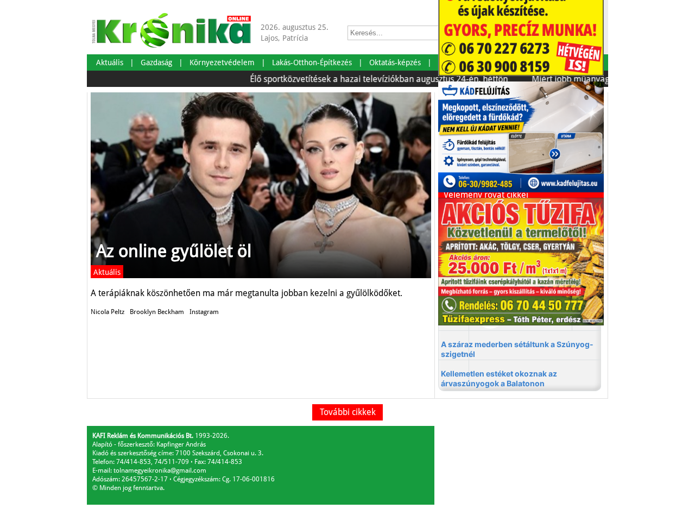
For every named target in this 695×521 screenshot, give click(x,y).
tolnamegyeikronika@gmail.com (159, 470)
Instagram (204, 312)
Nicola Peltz (107, 312)
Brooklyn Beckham (157, 312)
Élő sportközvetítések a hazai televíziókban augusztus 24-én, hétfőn (368, 79)
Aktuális (107, 272)
